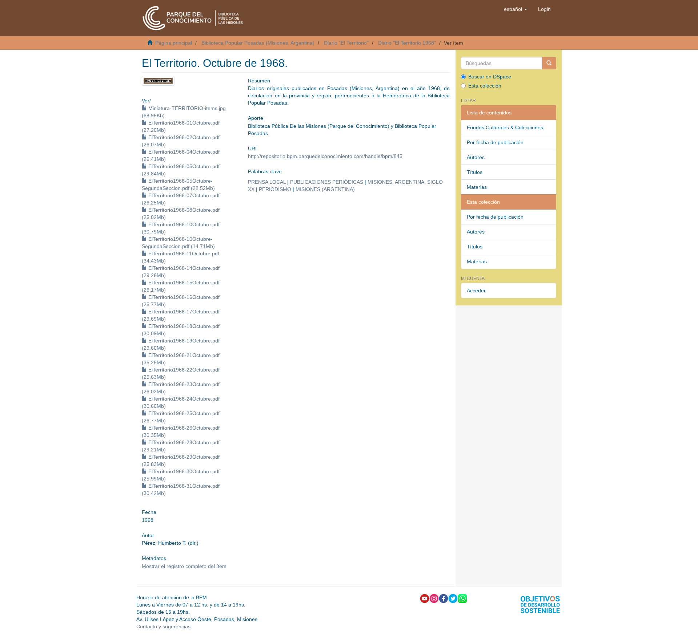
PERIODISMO (275, 189)
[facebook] (443, 598)
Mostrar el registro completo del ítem (184, 566)
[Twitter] (453, 598)
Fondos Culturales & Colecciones (505, 127)
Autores (476, 157)
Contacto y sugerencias (163, 626)
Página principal (173, 43)
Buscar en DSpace (489, 77)
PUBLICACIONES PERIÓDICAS (326, 182)
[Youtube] (424, 598)
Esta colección (484, 86)
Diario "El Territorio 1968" (407, 43)
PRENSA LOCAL (267, 182)
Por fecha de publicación (495, 142)
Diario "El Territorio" (346, 43)
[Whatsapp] (462, 598)
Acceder (476, 290)
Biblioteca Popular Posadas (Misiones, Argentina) (257, 43)
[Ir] (549, 63)
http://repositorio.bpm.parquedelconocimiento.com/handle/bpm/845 (325, 156)
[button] (515, 9)
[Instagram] (434, 598)
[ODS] (540, 604)
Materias (477, 187)
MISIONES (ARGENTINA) (325, 189)
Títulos (474, 172)
